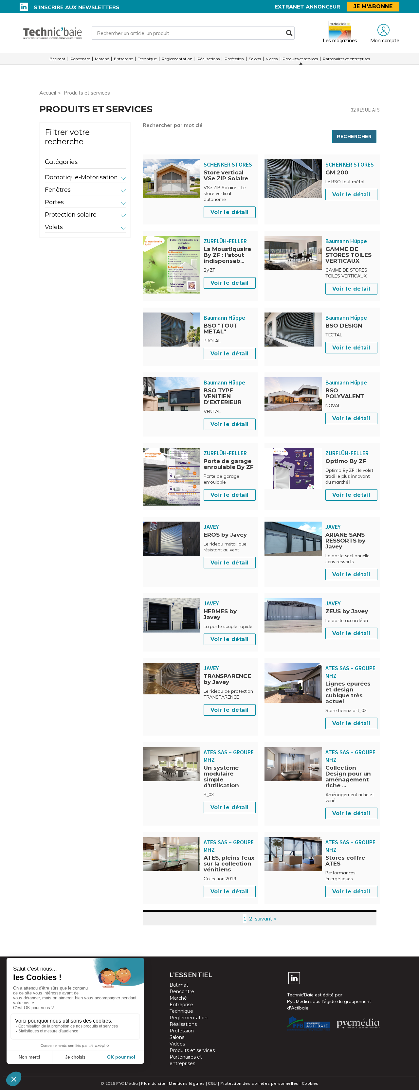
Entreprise (123, 58)
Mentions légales (187, 1083)
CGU (212, 1083)
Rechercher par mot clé (173, 125)
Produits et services (300, 58)
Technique (147, 58)
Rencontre (80, 58)
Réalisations (208, 58)
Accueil (47, 92)
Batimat (57, 58)
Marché (102, 58)
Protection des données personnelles (259, 1083)
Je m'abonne (373, 6)
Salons (255, 58)
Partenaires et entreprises (346, 58)
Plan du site (153, 1083)
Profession (234, 58)
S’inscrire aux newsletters (76, 7)
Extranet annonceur (307, 6)
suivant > (266, 918)
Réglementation (177, 58)
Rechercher (354, 136)
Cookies (310, 1083)
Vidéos (272, 58)
